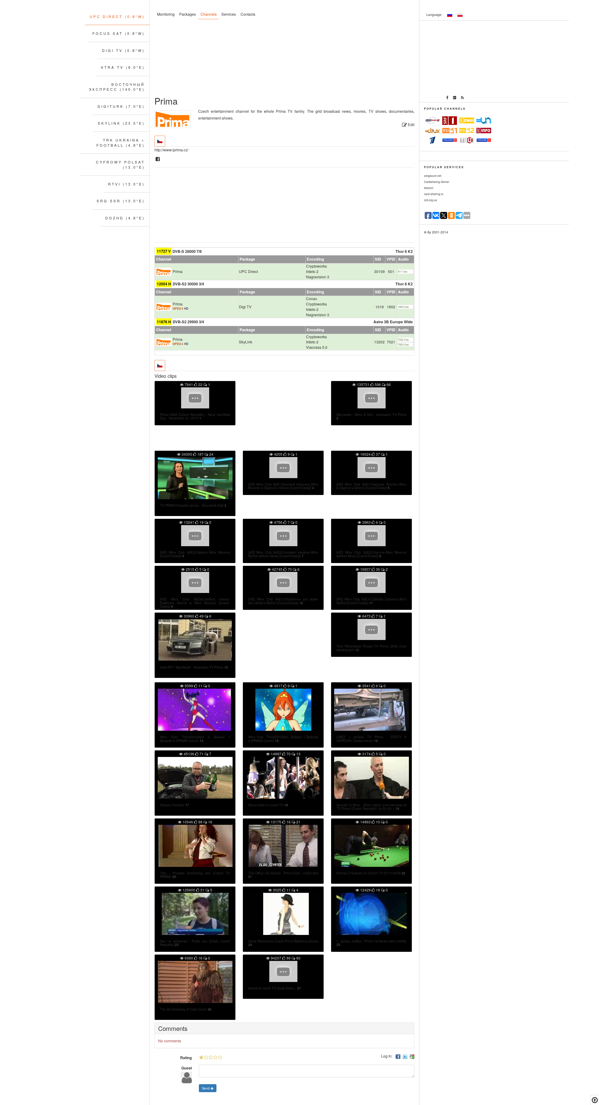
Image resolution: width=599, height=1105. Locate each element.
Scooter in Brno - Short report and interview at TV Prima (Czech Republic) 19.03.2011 (371, 807)
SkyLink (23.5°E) (121, 123)
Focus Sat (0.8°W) (118, 33)
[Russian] (450, 14)
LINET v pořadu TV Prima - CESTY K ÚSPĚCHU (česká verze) (371, 738)
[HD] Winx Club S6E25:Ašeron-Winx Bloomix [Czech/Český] (195, 554)
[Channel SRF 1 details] (449, 120)
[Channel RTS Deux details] (432, 130)
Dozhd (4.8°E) (125, 217)
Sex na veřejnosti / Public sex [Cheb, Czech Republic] (195, 943)
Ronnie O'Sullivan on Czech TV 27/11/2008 (368, 873)
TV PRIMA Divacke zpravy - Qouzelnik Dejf (191, 505)
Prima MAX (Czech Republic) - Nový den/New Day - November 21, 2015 (195, 416)
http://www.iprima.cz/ (171, 150)
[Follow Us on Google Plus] (455, 98)
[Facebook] (158, 159)
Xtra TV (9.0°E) (123, 67)
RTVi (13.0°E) (126, 184)
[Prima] (163, 271)
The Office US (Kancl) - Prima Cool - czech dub (283, 873)
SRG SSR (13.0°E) (121, 200)
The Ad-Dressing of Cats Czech (183, 1009)
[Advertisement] (284, 58)
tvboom (428, 188)
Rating (186, 1057)
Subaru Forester (172, 805)
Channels (209, 14)
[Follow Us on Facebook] (447, 98)
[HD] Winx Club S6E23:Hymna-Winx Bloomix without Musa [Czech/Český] (371, 554)
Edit (410, 124)
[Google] (412, 1056)
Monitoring (166, 14)
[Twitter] (405, 1056)
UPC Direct (248, 271)
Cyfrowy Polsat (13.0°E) (120, 164)
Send (206, 1088)
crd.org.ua (430, 200)
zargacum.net (432, 176)
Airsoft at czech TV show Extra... (272, 988)
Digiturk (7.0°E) (121, 106)
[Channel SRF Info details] (483, 130)
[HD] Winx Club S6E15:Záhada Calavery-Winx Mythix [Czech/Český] (371, 601)
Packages (187, 14)
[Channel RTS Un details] (483, 120)
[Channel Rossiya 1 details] (449, 140)
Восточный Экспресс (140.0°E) (117, 87)
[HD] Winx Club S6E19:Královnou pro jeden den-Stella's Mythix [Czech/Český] (283, 601)
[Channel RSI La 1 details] (449, 130)
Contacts (248, 14)
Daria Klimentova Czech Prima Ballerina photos (283, 941)
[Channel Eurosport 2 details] (432, 120)
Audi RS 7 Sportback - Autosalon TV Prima (191, 667)
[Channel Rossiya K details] (483, 140)
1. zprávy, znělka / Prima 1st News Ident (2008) (371, 941)
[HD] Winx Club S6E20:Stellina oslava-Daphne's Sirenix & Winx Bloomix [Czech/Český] (195, 603)
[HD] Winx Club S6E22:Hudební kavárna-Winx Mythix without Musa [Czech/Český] (283, 554)
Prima (178, 271)
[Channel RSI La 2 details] (466, 130)
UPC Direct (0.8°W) (117, 16)
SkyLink (245, 342)
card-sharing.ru (433, 194)
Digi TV (245, 306)
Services (228, 14)
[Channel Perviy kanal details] (432, 140)
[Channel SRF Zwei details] (466, 120)
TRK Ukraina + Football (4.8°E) (120, 142)
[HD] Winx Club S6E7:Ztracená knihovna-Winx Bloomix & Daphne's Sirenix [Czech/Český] (283, 486)
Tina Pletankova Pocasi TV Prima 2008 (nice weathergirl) (371, 648)
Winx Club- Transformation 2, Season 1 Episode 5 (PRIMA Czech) (195, 738)
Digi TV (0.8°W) (123, 50)
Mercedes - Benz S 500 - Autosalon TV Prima (371, 414)
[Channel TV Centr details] (466, 140)
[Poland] (460, 14)
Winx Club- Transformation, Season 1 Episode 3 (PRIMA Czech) (283, 738)
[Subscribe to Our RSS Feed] (462, 98)
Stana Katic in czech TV (265, 805)
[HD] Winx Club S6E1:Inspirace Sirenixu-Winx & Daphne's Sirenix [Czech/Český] (371, 486)
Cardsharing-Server (436, 182)
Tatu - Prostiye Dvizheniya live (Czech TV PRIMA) (195, 875)
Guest (186, 1068)
